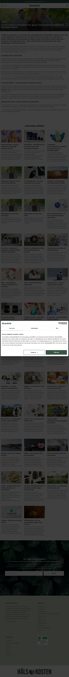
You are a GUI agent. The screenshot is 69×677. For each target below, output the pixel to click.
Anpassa (33, 352)
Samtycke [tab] (12, 328)
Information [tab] (34, 328)
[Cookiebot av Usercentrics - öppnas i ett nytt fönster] (59, 323)
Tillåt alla (56, 352)
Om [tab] (57, 328)
